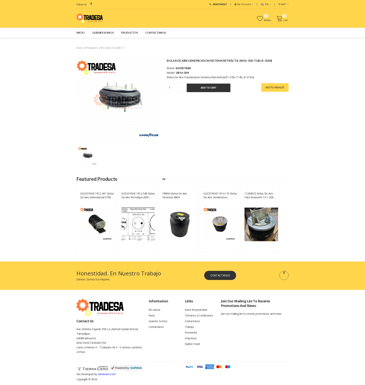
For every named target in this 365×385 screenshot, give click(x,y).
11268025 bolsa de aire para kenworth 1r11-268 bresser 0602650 (258, 195)
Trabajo (189, 327)
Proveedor (191, 332)
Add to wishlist (274, 87)
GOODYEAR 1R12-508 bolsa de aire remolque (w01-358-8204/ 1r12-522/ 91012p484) (138, 195)
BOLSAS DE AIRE (111, 48)
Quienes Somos (102, 32)
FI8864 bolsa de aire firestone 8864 (174, 195)
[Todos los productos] (87, 156)
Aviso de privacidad (196, 309)
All (163, 179)
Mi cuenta (154, 309)
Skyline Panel (192, 344)
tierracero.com (106, 374)
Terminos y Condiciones (199, 315)
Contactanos (155, 32)
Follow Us (81, 4)
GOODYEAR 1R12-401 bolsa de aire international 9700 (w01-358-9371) (97, 195)
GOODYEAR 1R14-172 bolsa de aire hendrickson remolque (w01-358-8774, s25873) (220, 195)
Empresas (190, 338)
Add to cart (208, 87)
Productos (129, 32)
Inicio (80, 32)
